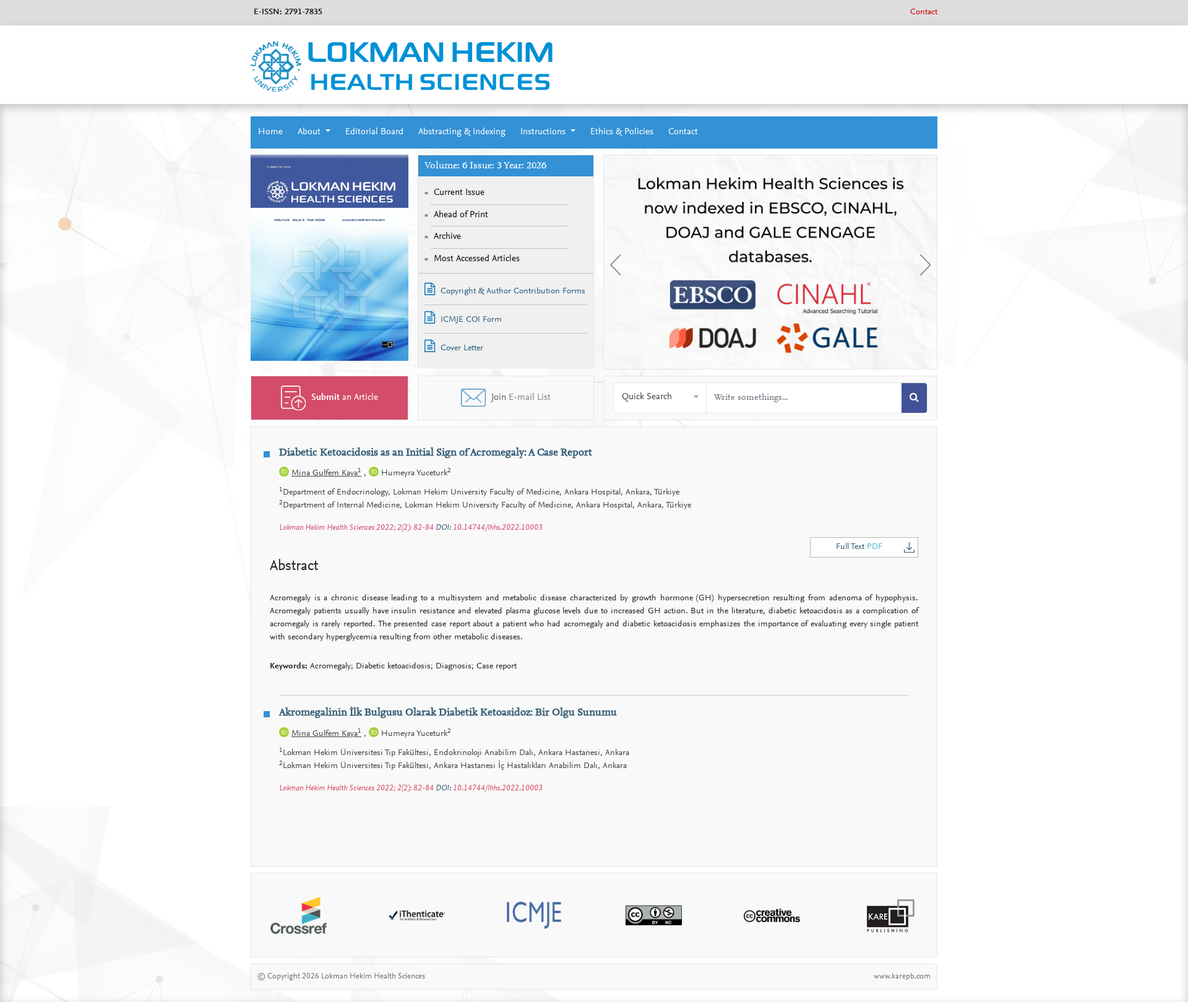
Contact (923, 12)
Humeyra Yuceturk (415, 473)
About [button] (310, 132)
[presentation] (615, 264)
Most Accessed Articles (477, 259)
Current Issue (459, 192)
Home (270, 132)
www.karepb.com (902, 976)
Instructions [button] (544, 132)
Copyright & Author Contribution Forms (511, 291)
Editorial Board (374, 132)
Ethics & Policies (621, 132)
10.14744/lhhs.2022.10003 (498, 528)
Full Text (859, 547)
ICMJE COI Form (470, 320)
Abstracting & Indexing (462, 132)
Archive (447, 236)
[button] (660, 397)
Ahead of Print (461, 215)
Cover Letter (460, 348)
